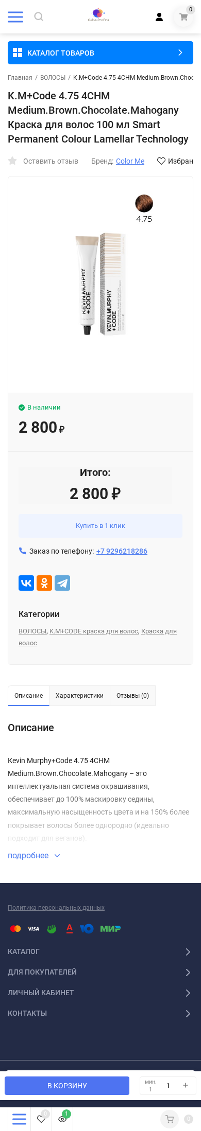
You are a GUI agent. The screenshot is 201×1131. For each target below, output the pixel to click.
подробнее (29, 855)
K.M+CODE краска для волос (93, 631)
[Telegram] (62, 583)
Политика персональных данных (56, 907)
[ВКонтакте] (26, 583)
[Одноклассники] (44, 583)
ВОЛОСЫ (52, 78)
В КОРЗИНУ (67, 1086)
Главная (20, 78)
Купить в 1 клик (100, 525)
